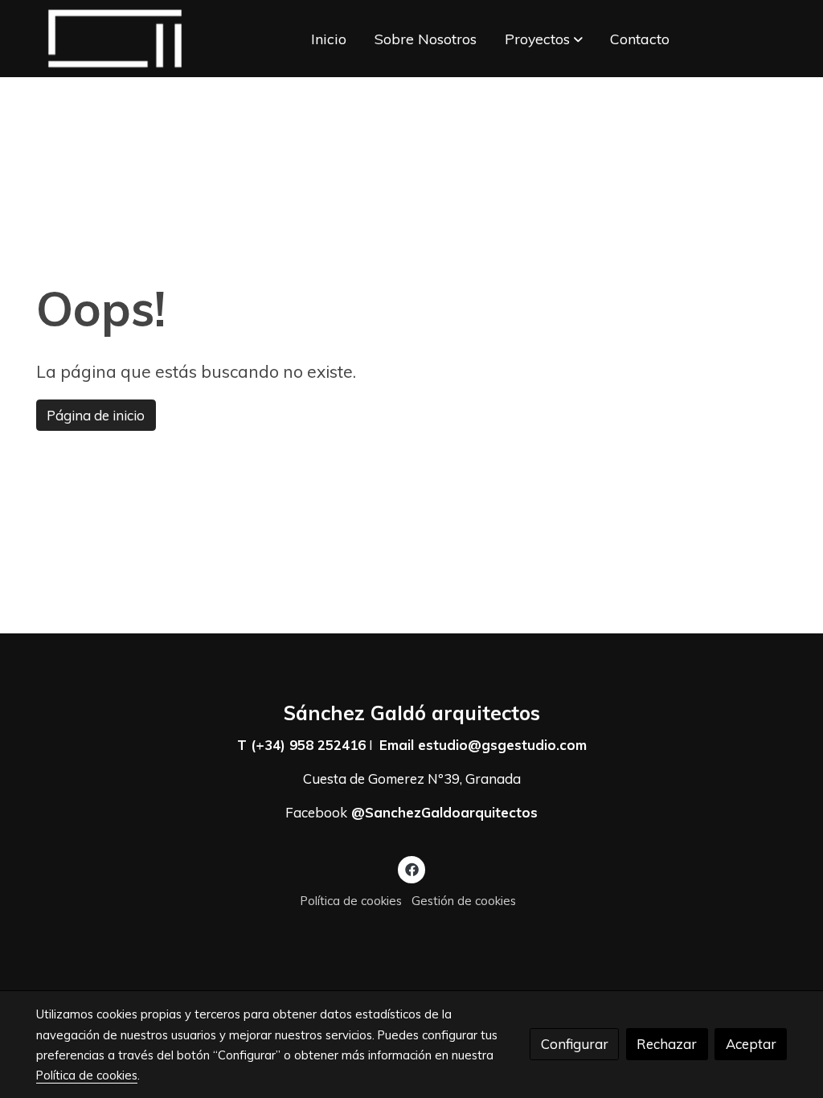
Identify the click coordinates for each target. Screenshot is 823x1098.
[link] (115, 38)
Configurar (574, 1043)
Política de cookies (351, 900)
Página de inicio (96, 415)
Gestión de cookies (464, 900)
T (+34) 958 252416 (301, 744)
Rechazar (667, 1043)
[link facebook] (411, 868)
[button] (543, 38)
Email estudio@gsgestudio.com (483, 744)
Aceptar (751, 1043)
